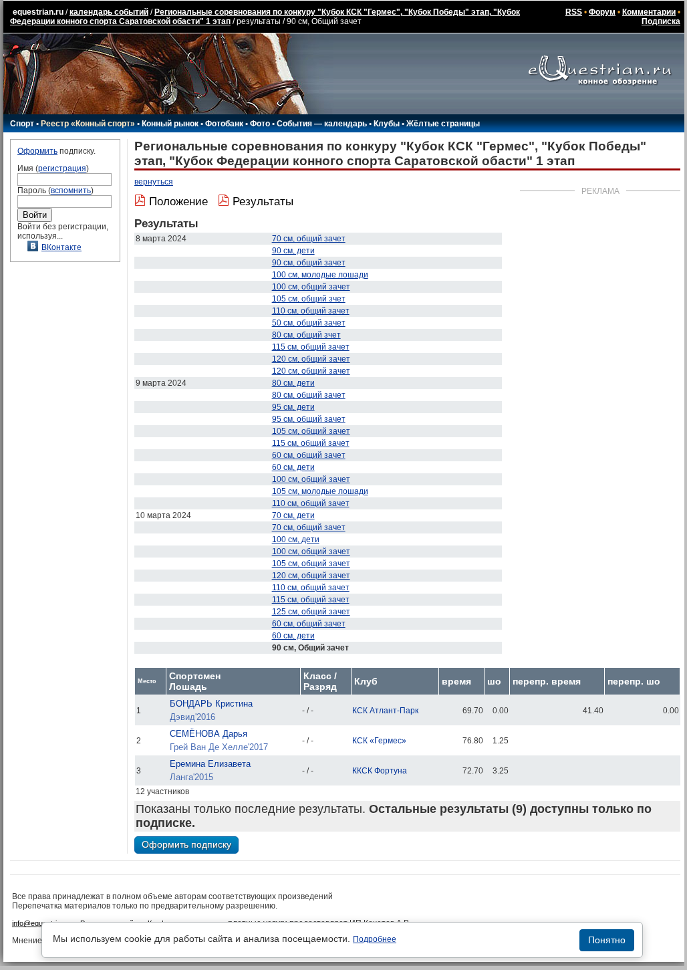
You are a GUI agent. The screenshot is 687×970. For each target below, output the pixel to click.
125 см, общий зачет (311, 611)
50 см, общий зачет (309, 323)
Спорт (22, 123)
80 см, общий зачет (309, 395)
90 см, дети (293, 250)
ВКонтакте (61, 247)
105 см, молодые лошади (320, 491)
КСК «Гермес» (379, 740)
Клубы (387, 123)
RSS (573, 12)
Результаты (263, 201)
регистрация (62, 168)
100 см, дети (295, 539)
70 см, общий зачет (309, 238)
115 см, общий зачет (311, 347)
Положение (178, 201)
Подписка (661, 21)
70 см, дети (293, 515)
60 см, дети (293, 467)
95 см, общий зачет (309, 419)
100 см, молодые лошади (320, 274)
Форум (602, 12)
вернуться (153, 182)
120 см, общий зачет (311, 359)
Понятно (607, 940)
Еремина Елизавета (210, 764)
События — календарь (322, 123)
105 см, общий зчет (309, 299)
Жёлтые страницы (443, 123)
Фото (260, 123)
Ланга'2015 (191, 777)
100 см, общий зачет (311, 286)
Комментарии (649, 12)
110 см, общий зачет (311, 311)
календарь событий (109, 12)
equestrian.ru (38, 12)
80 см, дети (293, 383)
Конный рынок (170, 123)
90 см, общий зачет (309, 262)
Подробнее (374, 939)
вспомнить (71, 190)
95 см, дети (293, 407)
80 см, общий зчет (306, 335)
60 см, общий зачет (309, 455)
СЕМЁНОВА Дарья (208, 734)
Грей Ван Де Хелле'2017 (219, 747)
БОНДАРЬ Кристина (211, 704)
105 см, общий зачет (311, 431)
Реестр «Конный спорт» (88, 123)
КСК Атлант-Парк (385, 710)
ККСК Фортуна (379, 770)
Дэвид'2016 (192, 717)
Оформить (37, 151)
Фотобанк (224, 123)
